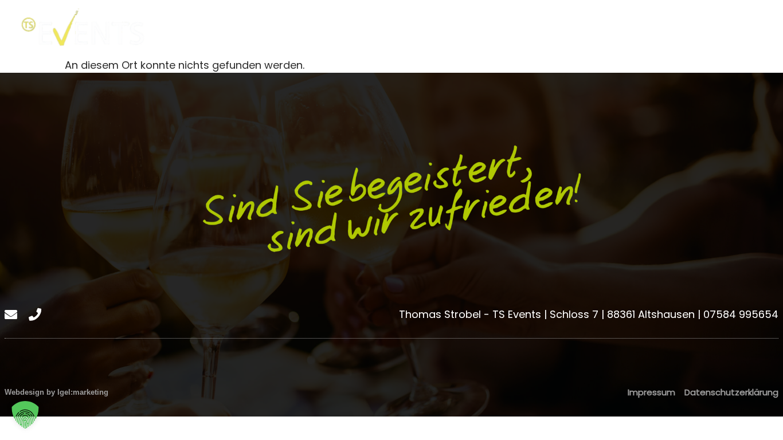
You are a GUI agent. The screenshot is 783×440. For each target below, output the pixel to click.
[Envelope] (747, 28)
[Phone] (771, 28)
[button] (25, 415)
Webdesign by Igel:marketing (56, 392)
